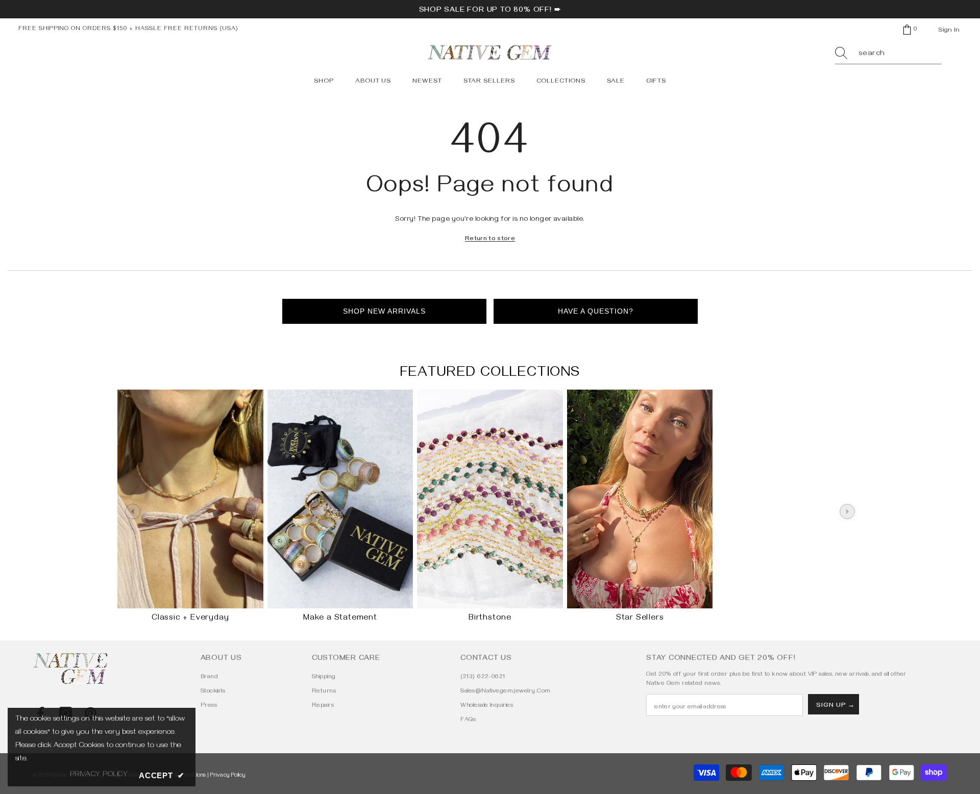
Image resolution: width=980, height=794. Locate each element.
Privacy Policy (228, 776)
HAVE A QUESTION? (595, 311)
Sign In (949, 31)
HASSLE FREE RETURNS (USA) (186, 29)
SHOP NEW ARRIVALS (384, 311)
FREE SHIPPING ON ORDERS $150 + (76, 29)
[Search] (888, 54)
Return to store (490, 239)
